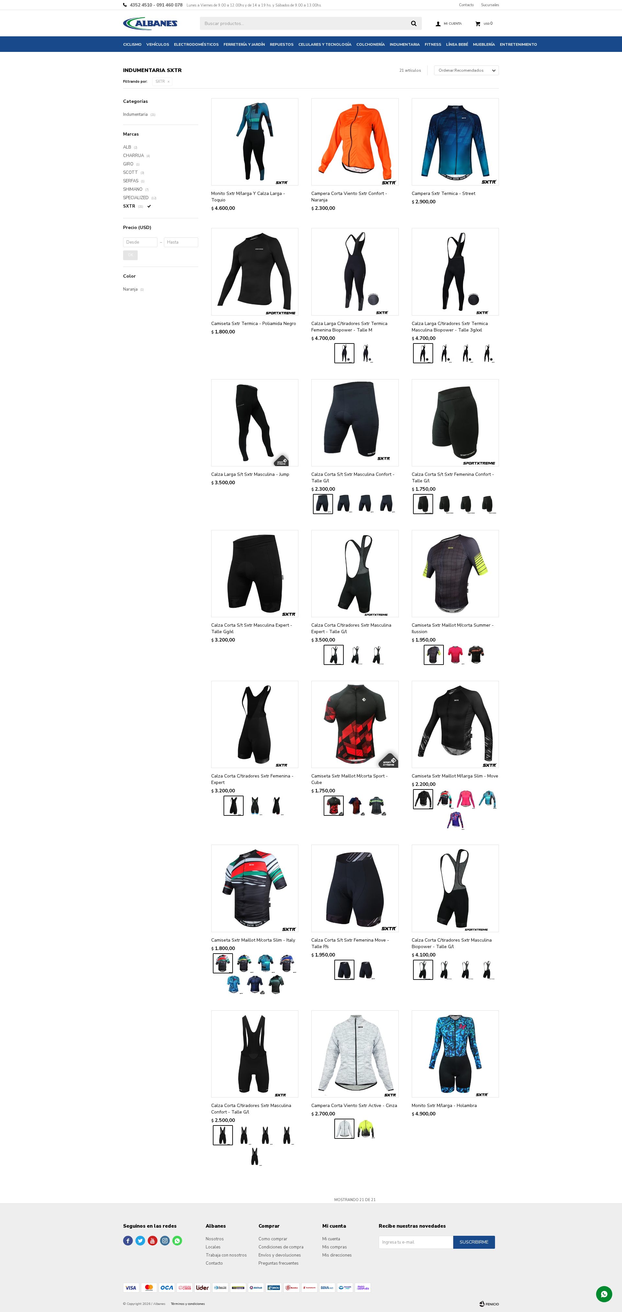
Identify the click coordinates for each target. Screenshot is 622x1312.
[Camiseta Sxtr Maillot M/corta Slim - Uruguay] (287, 963)
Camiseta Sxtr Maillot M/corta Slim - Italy (253, 940)
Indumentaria (405, 44)
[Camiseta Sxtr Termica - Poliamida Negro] (254, 271)
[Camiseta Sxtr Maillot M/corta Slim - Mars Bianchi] (276, 984)
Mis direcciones (337, 1255)
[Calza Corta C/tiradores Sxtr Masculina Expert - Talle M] (376, 655)
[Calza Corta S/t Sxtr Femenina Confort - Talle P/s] (444, 504)
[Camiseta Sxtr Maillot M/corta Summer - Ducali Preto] (476, 655)
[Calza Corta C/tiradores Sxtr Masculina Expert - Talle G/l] (354, 573)
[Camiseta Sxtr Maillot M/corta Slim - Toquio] (265, 963)
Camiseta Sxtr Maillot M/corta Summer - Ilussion (453, 628)
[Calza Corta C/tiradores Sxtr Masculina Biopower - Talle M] (487, 970)
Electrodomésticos (196, 44)
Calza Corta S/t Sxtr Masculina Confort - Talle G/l (353, 477)
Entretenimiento (518, 44)
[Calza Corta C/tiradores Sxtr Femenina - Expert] (254, 724)
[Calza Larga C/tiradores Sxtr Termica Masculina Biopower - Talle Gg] (487, 353)
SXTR (160, 81)
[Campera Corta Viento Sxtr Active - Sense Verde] (365, 1128)
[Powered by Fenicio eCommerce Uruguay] (489, 1304)
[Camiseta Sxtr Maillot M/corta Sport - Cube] (354, 724)
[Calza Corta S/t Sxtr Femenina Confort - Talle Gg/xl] (466, 504)
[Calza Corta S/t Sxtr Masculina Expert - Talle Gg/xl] (254, 573)
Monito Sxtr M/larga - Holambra (444, 1105)
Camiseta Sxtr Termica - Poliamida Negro (253, 323)
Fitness (433, 44)
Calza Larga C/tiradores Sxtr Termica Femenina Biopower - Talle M (349, 326)
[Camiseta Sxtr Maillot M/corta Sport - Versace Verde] (376, 805)
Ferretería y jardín (244, 44)
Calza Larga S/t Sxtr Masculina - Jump (250, 474)
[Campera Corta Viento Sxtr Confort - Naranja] (354, 142)
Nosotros (215, 1239)
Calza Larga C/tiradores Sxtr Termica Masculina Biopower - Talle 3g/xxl (450, 326)
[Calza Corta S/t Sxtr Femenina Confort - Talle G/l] (455, 422)
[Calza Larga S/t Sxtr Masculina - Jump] (254, 422)
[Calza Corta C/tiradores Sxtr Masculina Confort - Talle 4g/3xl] (287, 1135)
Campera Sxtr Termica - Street (443, 193)
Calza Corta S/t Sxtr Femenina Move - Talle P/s (350, 943)
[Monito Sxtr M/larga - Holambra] (455, 1054)
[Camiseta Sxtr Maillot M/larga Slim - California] (455, 820)
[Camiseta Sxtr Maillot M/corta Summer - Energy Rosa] (455, 655)
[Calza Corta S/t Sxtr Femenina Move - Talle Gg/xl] (365, 970)
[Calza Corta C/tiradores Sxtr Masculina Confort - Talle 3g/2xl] (265, 1135)
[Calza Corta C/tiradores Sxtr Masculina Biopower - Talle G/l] (455, 888)
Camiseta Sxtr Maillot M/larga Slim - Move (455, 776)
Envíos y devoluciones (280, 1255)
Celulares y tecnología (324, 44)
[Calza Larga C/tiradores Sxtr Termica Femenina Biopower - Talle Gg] (365, 353)
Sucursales (490, 5)
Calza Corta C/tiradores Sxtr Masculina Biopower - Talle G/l (452, 943)
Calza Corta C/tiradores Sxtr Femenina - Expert (252, 779)
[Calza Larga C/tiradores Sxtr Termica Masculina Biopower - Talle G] (444, 353)
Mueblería (484, 44)
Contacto (466, 5)
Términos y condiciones (188, 1304)
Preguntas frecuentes (279, 1263)
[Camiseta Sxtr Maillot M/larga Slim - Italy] (444, 799)
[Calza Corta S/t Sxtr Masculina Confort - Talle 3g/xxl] (365, 504)
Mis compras (334, 1247)
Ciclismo (132, 44)
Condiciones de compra (281, 1247)
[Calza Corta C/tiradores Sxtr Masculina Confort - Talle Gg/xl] (244, 1135)
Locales (213, 1247)
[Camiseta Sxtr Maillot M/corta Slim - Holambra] (233, 984)
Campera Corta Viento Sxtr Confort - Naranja (349, 196)
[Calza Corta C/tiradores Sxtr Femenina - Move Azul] (255, 805)
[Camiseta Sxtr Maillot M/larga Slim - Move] (455, 724)
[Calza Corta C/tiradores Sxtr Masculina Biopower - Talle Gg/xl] (466, 970)
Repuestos (282, 44)
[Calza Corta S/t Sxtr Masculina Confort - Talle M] (387, 504)
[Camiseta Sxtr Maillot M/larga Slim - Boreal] (466, 799)
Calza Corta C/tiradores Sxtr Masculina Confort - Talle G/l (251, 1108)
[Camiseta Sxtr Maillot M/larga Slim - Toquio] (487, 799)
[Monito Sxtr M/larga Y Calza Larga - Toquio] (254, 142)
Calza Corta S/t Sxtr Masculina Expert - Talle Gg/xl (251, 628)
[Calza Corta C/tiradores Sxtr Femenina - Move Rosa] (276, 805)
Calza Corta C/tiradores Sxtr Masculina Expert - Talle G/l (351, 628)
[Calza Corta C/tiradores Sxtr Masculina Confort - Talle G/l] (254, 1054)
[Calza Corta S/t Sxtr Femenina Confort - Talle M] (487, 504)
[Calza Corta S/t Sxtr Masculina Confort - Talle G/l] (354, 422)
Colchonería (370, 44)
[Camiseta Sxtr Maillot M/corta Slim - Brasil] (244, 963)
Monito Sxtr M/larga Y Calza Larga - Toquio (248, 196)
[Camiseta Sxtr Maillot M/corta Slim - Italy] (254, 888)
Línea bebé (457, 44)
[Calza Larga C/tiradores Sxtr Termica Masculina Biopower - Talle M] (466, 353)
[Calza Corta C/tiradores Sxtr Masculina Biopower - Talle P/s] (444, 970)
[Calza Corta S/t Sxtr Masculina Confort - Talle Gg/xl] (344, 504)
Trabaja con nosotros (226, 1255)
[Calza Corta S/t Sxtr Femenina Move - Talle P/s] (354, 888)
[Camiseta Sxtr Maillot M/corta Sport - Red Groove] (355, 805)
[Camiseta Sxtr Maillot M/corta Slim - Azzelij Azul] (255, 984)
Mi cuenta (331, 1239)
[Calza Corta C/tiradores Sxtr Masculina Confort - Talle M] (255, 1156)
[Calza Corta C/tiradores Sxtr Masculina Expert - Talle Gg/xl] (355, 655)
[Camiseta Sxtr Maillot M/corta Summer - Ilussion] (455, 573)
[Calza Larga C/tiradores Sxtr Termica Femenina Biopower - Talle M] (354, 271)
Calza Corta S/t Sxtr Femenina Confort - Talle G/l (453, 477)
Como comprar (273, 1239)
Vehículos (157, 44)
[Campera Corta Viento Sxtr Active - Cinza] (354, 1054)
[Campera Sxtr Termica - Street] (455, 142)
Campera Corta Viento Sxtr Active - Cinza (354, 1105)
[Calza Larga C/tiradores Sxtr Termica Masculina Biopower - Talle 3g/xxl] (455, 271)
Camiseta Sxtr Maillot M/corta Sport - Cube (349, 779)
